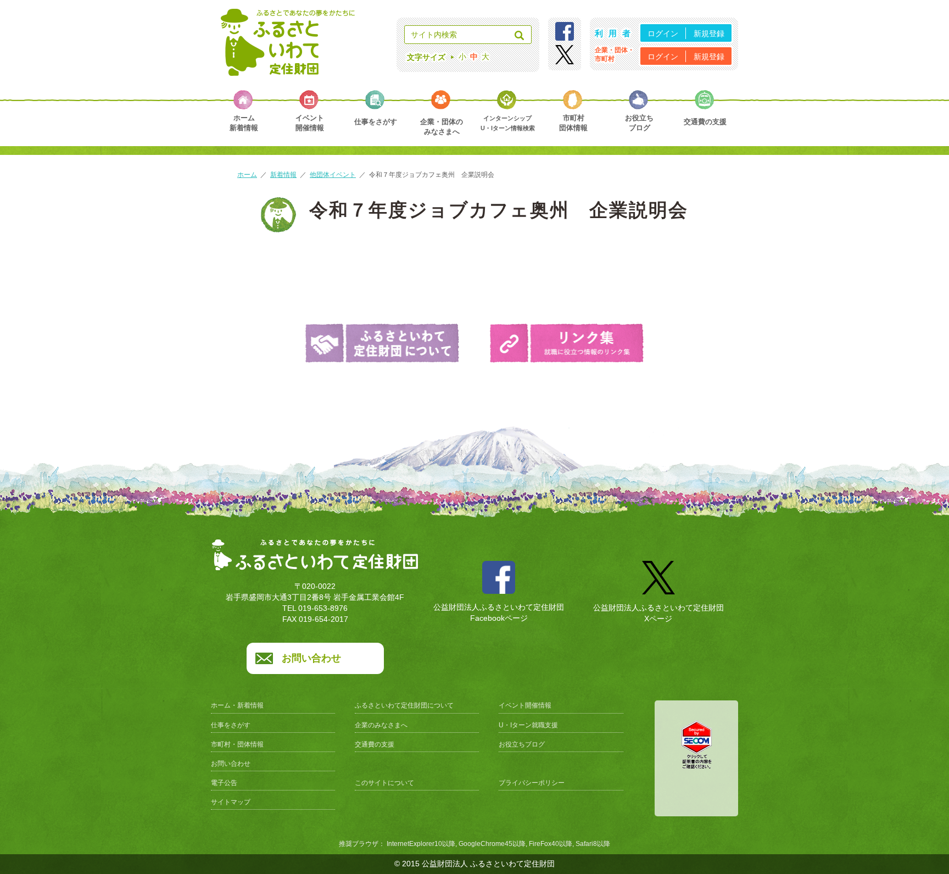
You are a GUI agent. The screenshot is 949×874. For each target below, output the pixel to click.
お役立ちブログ (522, 744)
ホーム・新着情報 (237, 705)
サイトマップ (230, 802)
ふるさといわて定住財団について (404, 705)
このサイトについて (384, 783)
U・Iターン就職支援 (528, 725)
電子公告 (224, 783)
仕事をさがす (230, 725)
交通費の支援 (374, 744)
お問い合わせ (311, 658)
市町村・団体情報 (237, 744)
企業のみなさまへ (381, 725)
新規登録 (709, 33)
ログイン (662, 33)
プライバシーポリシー (532, 783)
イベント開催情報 (525, 705)
